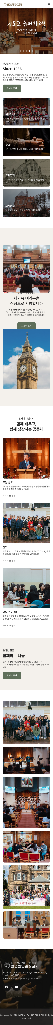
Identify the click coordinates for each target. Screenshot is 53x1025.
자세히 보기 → (9, 496)
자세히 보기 (12, 88)
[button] (49, 4)
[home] (13, 4)
